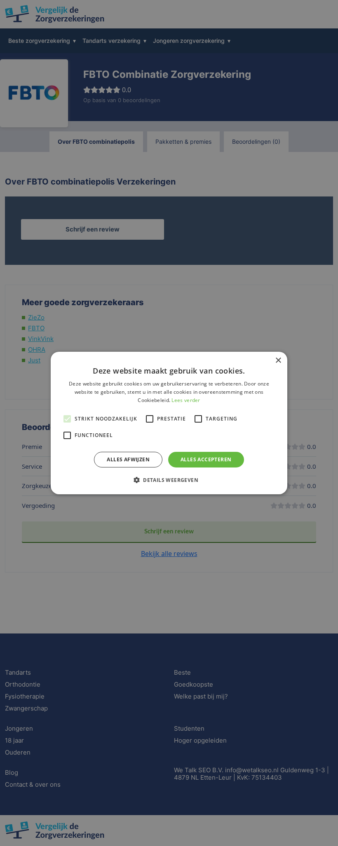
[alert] (169, 423)
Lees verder (185, 400)
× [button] (278, 361)
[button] (169, 480)
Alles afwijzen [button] (128, 459)
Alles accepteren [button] (206, 459)
